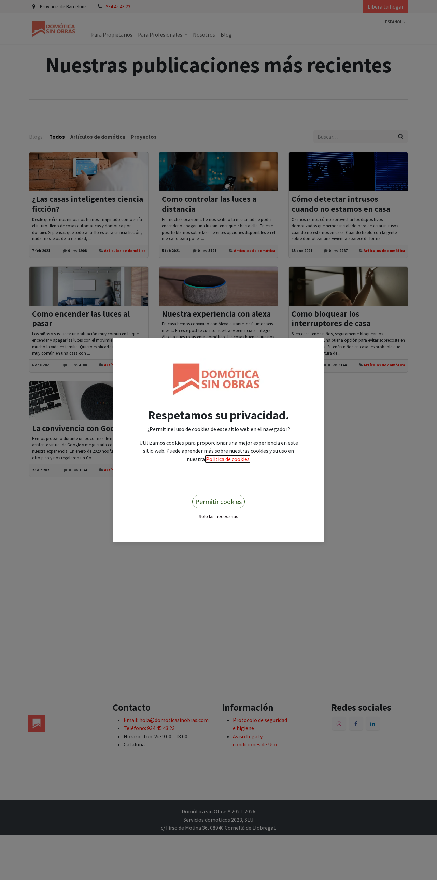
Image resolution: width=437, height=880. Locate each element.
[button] (218, 516)
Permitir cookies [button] (218, 501)
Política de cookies (228, 459)
